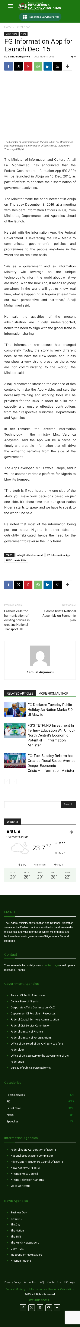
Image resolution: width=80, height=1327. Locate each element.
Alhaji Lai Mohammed (30, 555)
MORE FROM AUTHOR (53, 693)
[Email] (57, 66)
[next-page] (13, 781)
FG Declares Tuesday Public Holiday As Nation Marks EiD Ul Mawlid (50, 710)
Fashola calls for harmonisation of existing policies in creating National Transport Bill (17, 620)
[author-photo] (40, 666)
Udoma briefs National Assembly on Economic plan (59, 615)
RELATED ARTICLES (20, 693)
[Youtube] (48, 1307)
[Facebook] (8, 66)
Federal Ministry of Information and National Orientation (40, 1289)
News (23, 33)
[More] (67, 66)
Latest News (23, 27)
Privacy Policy (12, 1282)
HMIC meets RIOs (16, 560)
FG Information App (58, 555)
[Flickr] (57, 1307)
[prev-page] (7, 781)
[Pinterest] (28, 66)
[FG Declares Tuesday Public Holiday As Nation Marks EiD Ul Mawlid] (15, 709)
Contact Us (54, 1282)
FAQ (41, 1282)
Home (8, 27)
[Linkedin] (48, 66)
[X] (18, 66)
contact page (51, 965)
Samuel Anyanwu (19, 56)
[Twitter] (31, 1307)
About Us (29, 1282)
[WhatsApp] (38, 66)
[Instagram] (40, 1307)
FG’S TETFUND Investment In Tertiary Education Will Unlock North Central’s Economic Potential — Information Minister (51, 735)
